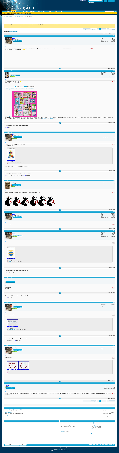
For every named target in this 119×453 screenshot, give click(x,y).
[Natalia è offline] (7, 75)
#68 (114, 302)
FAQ (11, 13)
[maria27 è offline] (8, 40)
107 (107, 29)
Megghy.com (58, 11)
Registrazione (111, 0)
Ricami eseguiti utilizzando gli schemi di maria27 (13, 409)
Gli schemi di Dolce (63, 404)
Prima (93, 29)
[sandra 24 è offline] (7, 185)
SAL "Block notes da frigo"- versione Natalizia (48, 118)
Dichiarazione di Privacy (107, 444)
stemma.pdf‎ (11, 162)
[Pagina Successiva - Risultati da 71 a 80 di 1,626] (110, 29)
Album (19, 11)
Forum (13, 11)
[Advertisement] (29, 20)
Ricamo (10, 16)
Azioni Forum (23, 13)
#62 (114, 70)
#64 (114, 180)
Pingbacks (62, 430)
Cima (113, 444)
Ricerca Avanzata (112, 13)
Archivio (101, 444)
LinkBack (103, 33)
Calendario (14, 13)
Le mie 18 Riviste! (8, 116)
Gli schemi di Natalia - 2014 (23, 88)
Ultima (112, 29)
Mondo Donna (7, 11)
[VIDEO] (95, 426)
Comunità (18, 13)
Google (7, 422)
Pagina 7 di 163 (87, 29)
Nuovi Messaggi (7, 13)
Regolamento (32, 11)
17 (103, 29)
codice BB (93, 422)
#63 (114, 132)
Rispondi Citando (112, 68)
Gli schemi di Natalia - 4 (31, 88)
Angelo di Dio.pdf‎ (12, 329)
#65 (114, 211)
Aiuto (105, 0)
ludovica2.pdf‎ (11, 373)
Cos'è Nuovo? (25, 11)
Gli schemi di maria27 (13, 31)
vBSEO (63, 451)
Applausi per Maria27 (8, 412)
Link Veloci (29, 13)
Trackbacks (93, 428)
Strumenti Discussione (110, 33)
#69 (114, 345)
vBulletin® (59, 449)
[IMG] (95, 425)
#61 (114, 35)
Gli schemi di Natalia (7, 88)
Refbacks (62, 431)
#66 (114, 230)
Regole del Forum (93, 433)
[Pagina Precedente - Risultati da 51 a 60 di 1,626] (95, 29)
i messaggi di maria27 (8, 415)
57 (105, 29)
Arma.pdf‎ (10, 261)
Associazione (50, 11)
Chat (44, 11)
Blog (39, 11)
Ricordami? (92, 2)
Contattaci (90, 444)
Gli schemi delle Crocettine (18, 16)
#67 (114, 277)
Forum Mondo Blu (95, 444)
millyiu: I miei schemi (55, 404)
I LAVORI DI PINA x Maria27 (9, 417)
